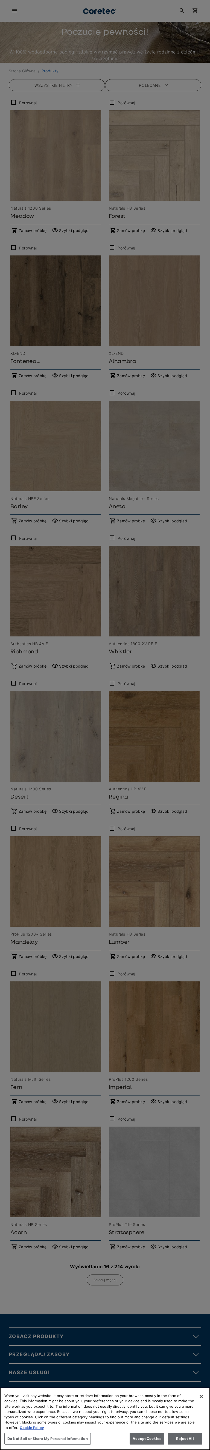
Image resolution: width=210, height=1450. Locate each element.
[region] (105, 1419)
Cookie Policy (32, 1427)
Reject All (185, 1438)
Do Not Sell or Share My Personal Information (47, 1438)
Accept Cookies (147, 1438)
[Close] (201, 1397)
